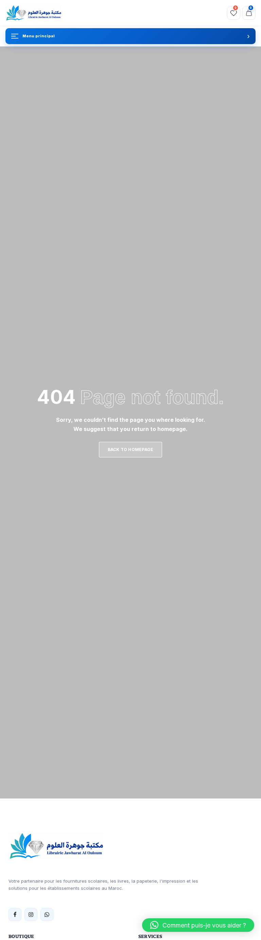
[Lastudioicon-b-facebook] (14, 914)
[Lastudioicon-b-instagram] (30, 914)
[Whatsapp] (46, 914)
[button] (198, 925)
